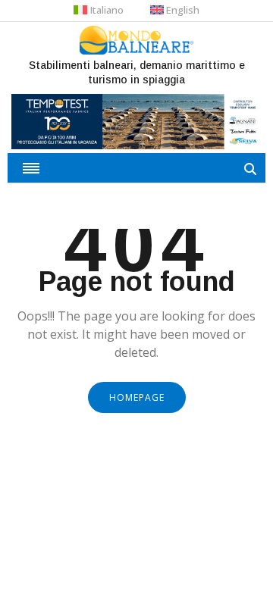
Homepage (137, 397)
